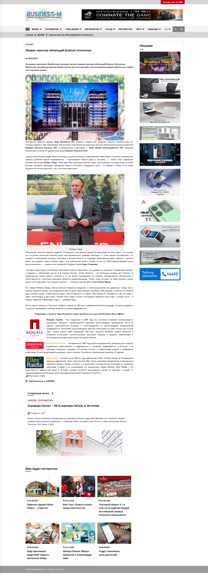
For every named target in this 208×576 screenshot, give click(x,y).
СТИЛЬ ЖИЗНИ (72, 29)
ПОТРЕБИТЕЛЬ (52, 29)
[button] (176, 29)
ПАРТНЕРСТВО (125, 29)
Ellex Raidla (52, 358)
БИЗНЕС (35, 29)
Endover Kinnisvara (56, 343)
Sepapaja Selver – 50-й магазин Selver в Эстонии (63, 405)
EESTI (138, 29)
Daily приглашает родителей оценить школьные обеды (38, 554)
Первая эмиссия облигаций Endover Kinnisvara (58, 50)
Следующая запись (39, 393)
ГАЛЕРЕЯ (32, 400)
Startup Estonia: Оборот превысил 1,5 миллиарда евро (77, 554)
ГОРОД (108, 29)
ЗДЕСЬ (120, 314)
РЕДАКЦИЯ (153, 29)
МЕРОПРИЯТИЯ (92, 29)
